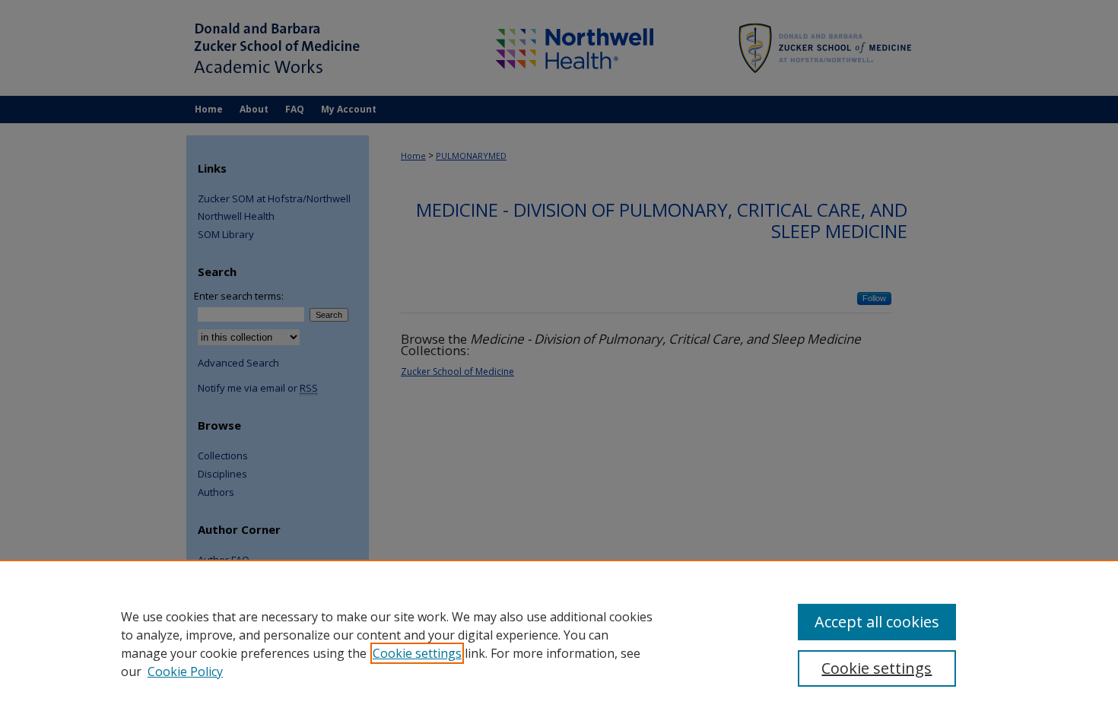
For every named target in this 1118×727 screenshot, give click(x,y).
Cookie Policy (185, 671)
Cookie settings (417, 653)
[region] (559, 643)
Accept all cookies (877, 621)
